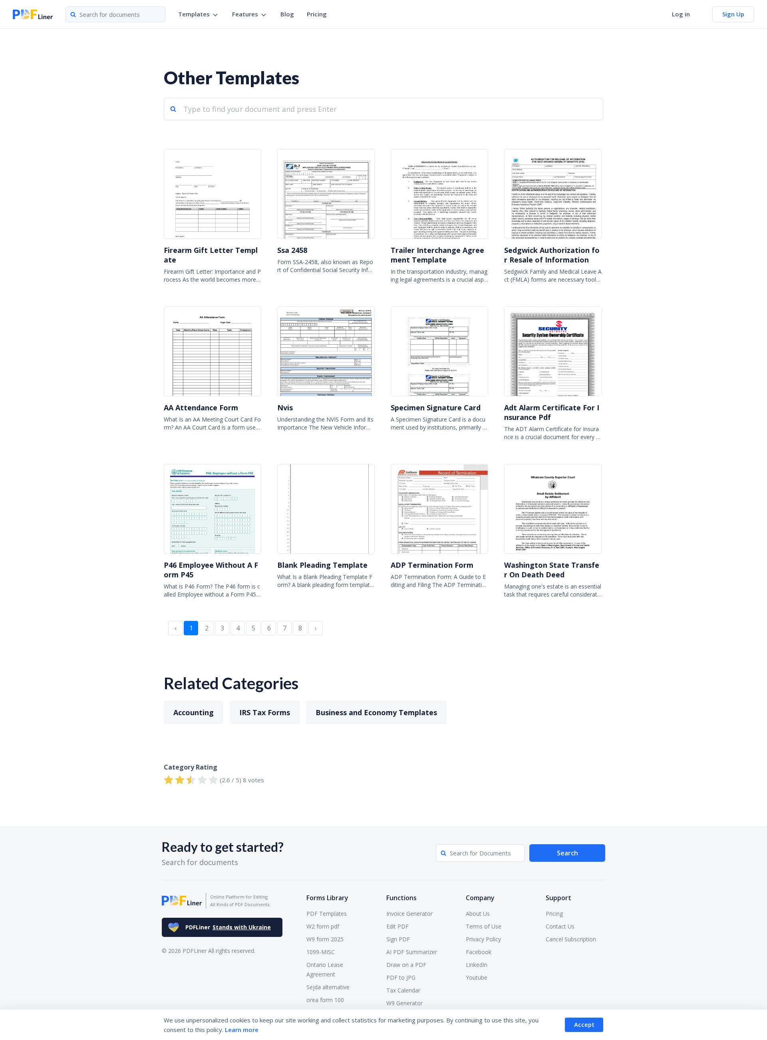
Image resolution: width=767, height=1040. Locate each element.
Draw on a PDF (406, 964)
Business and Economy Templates (376, 712)
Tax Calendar (403, 990)
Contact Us (560, 926)
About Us (478, 913)
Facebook (478, 952)
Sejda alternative (328, 987)
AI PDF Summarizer (411, 952)
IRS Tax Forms (264, 712)
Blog (287, 14)
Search (567, 853)
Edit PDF (397, 926)
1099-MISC (320, 952)
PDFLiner (228, 927)
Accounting (193, 712)
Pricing (317, 14)
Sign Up (733, 14)
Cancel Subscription (571, 939)
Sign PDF (398, 939)
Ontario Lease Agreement (324, 969)
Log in (681, 14)
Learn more (241, 1030)
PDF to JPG (400, 977)
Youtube (476, 977)
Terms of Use (483, 926)
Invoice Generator (409, 913)
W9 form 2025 (325, 939)
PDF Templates (326, 913)
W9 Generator (404, 1003)
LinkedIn (476, 964)
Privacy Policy (483, 939)
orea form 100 (325, 1000)
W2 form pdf (322, 926)
